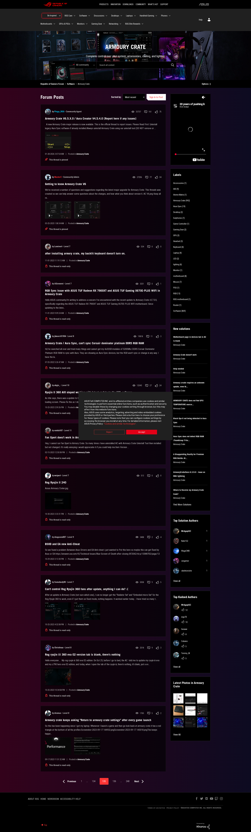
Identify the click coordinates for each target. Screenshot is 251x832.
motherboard (178, 276)
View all (176, 581)
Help (200, 20)
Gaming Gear (178, 229)
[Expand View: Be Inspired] (59, 16)
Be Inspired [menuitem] (52, 15)
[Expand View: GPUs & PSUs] (72, 24)
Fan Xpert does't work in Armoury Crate (68, 437)
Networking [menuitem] (113, 24)
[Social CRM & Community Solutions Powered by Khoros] (203, 826)
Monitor (176, 270)
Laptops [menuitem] (129, 16)
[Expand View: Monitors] (86, 24)
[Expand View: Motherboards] (54, 24)
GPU (175, 235)
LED (174, 258)
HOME (43, 799)
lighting (176, 264)
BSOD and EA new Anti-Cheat (62, 544)
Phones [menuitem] (164, 16)
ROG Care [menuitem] (68, 16)
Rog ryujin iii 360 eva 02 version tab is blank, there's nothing (82, 654)
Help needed (178, 368)
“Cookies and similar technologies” (120, 424)
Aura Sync (177, 206)
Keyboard (177, 247)
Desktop (176, 212)
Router (176, 305)
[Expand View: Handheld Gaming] (156, 16)
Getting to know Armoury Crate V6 (65, 184)
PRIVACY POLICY (172, 808)
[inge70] (181, 621)
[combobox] (136, 64)
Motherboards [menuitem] (46, 24)
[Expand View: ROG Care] (74, 16)
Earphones (177, 218)
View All (177, 734)
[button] (178, 698)
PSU (175, 288)
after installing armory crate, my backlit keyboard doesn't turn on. (85, 253)
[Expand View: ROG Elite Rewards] (142, 24)
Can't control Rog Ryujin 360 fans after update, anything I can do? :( (86, 589)
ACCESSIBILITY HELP (70, 799)
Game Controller (180, 224)
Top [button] (45, 825)
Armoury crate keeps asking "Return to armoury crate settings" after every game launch (98, 720)
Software (71, 84)
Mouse (176, 282)
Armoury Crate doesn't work (185, 354)
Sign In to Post (156, 97)
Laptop (176, 253)
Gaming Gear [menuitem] (97, 24)
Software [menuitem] (83, 16)
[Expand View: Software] (89, 16)
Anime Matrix (178, 195)
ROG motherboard (180, 299)
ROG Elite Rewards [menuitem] (132, 24)
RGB (175, 293)
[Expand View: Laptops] (134, 16)
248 (127, 781)
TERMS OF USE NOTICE (156, 808)
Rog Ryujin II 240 (55, 482)
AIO (174, 189)
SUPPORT (164, 4)
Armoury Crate (82, 154)
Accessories (178, 183)
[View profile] (48, 112)
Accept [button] (141, 432)
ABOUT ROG (33, 799)
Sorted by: (116, 97)
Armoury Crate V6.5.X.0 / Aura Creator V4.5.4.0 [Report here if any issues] (90, 118)
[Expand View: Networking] (120, 24)
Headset (176, 241)
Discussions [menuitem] (99, 16)
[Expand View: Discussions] (106, 16)
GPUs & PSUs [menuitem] (64, 24)
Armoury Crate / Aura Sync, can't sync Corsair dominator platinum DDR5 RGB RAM (94, 343)
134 (93, 781)
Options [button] (205, 84)
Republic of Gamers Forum (52, 84)
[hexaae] (181, 633)
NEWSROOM (53, 799)
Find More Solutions (182, 504)
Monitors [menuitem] (81, 24)
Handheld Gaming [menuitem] (147, 16)
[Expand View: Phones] (169, 16)
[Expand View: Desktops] (121, 16)
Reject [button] (109, 432)
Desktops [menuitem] (115, 16)
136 (114, 781)
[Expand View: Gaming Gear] (104, 24)
